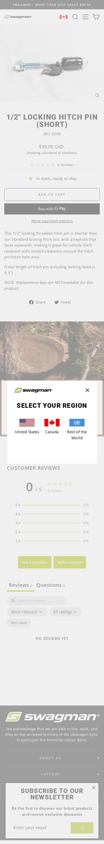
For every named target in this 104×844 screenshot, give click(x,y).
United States (27, 431)
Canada (52, 431)
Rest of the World (77, 434)
